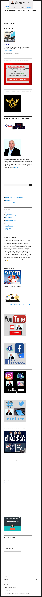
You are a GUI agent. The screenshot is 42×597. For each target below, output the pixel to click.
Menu (6, 15)
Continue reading (8, 50)
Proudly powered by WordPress (24, 593)
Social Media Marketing (10, 220)
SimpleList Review (9, 200)
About (12, 53)
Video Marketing (9, 226)
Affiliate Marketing (9, 214)
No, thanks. (23, 7)
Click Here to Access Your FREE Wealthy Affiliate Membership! (17, 304)
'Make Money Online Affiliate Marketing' (20, 10)
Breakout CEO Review (10, 195)
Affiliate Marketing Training (11, 215)
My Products (7, 590)
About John (9, 28)
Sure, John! (29, 7)
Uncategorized (8, 225)
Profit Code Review (9, 199)
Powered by (12, 7)
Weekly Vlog (8, 228)
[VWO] (15, 7)
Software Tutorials (9, 222)
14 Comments (16, 53)
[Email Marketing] (18, 524)
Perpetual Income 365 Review (11, 202)
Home (5, 576)
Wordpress (7, 229)
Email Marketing (9, 217)
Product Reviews (8, 218)
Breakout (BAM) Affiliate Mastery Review (14, 197)
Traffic (6, 223)
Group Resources (8, 584)
